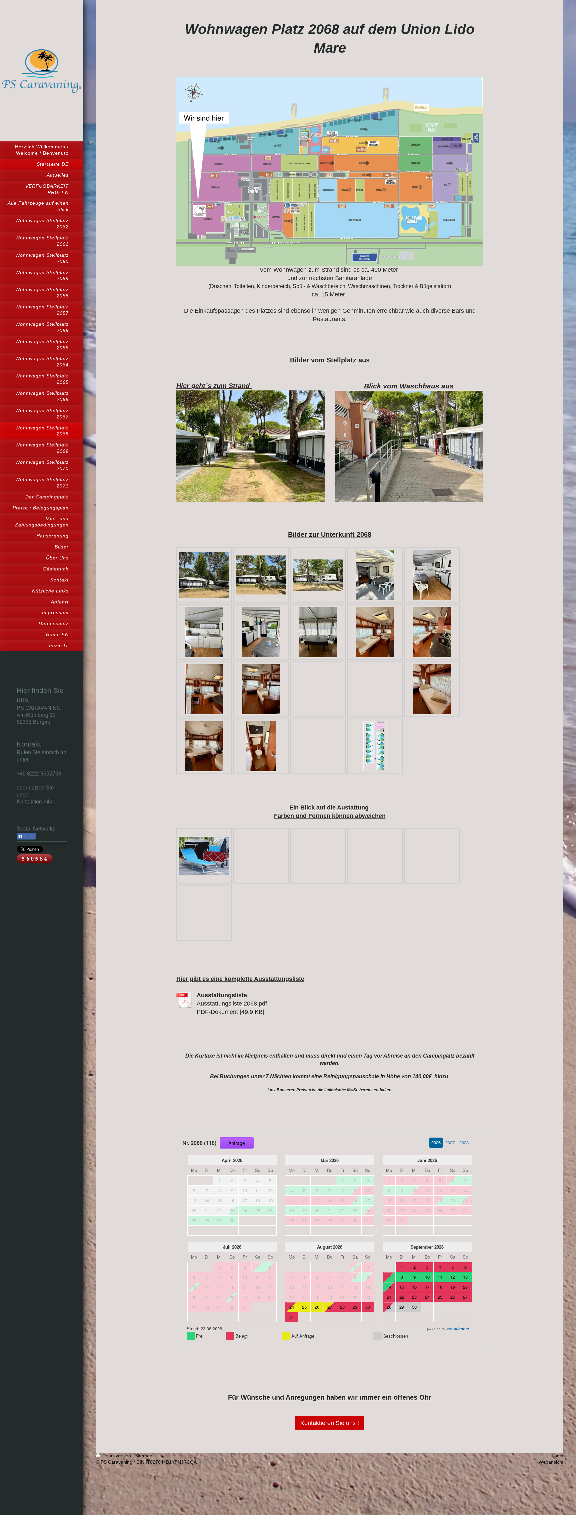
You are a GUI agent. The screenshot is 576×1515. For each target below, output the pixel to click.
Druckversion (117, 1455)
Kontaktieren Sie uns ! (329, 1423)
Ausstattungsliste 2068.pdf (232, 1003)
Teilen (28, 836)
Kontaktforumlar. (36, 802)
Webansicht (551, 1462)
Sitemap (143, 1455)
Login (557, 1455)
